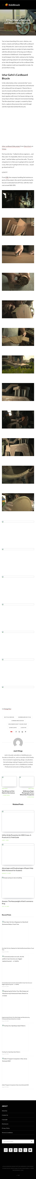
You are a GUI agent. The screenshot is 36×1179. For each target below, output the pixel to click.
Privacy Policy (6, 1128)
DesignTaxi (7, 709)
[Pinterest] (25, 731)
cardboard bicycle (24, 717)
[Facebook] (16, 731)
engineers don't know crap (17, 724)
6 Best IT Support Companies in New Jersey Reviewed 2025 (15, 1085)
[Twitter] (19, 731)
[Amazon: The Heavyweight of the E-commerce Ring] (18, 887)
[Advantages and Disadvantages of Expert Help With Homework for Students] (18, 854)
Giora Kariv (27, 146)
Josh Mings (9, 30)
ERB (7, 177)
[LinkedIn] (22, 731)
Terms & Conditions (7, 1132)
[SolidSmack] (12, 5)
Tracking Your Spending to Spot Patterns (11, 1052)
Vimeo (4, 149)
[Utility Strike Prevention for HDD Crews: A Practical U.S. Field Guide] (18, 821)
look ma (23, 727)
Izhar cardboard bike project (11, 146)
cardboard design (17, 720)
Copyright (4, 1119)
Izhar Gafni (13, 727)
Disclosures (5, 1124)
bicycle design (9, 717)
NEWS (17, 15)
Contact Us (5, 1115)
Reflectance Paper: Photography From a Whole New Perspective (27, 792)
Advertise (4, 1111)
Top (18, 1175)
